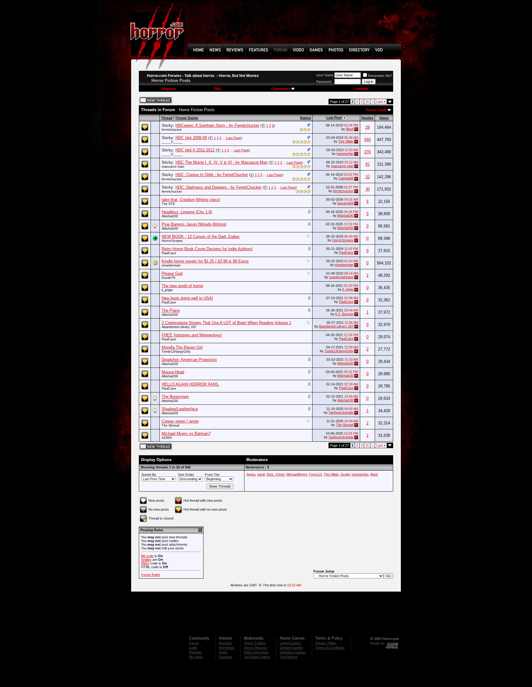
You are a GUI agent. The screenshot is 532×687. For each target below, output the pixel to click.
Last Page (233, 138)
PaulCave (169, 253)
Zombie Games (291, 647)
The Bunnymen (175, 396)
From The (212, 474)
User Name (324, 75)
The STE (168, 204)
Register (169, 88)
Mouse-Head (173, 372)
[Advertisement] (296, 26)
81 (367, 164)
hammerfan (345, 153)
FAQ (217, 88)
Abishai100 (170, 216)
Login (193, 647)
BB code (147, 556)
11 (367, 101)
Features (225, 657)
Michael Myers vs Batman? (186, 433)
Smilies (146, 559)
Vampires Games (293, 652)
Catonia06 (345, 178)
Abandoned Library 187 (179, 327)
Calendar (361, 88)
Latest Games (290, 643)
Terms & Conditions (330, 647)
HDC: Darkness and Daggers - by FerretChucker (218, 187)
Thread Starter (186, 118)
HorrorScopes (172, 241)
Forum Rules (150, 575)
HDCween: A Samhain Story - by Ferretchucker (217, 125)
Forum (194, 643)
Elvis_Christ (275, 474)
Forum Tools (376, 110)
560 (367, 139)
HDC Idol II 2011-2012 (195, 150)
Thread (166, 118)
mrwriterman (171, 265)
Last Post (334, 117)
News (223, 652)
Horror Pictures (255, 647)
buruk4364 (345, 203)
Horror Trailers (255, 643)
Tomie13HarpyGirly (176, 351)
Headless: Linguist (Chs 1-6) (187, 212)
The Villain (345, 141)
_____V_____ (172, 142)
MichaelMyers (296, 474)
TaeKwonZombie (340, 412)
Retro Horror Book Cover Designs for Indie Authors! (207, 249)
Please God (172, 273)
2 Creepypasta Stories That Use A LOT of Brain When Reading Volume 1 (226, 322)
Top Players (289, 657)
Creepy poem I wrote (180, 421)
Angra (250, 474)
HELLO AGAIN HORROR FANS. (191, 384)
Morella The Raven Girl (182, 347)
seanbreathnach (341, 277)
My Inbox (196, 657)
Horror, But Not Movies (239, 76)
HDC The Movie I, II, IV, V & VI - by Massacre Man (221, 162)
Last (380, 101)
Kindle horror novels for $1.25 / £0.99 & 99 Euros (205, 261)
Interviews (226, 647)
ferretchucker (172, 129)
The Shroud (170, 425)
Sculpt (345, 474)
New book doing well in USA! (187, 298)
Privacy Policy (326, 643)
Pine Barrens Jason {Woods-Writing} (194, 224)
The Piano (171, 310)
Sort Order (186, 474)
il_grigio (167, 290)
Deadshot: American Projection (189, 359)
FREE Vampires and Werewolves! (192, 335)
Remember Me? (380, 76)
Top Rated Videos (257, 657)
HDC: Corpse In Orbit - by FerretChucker (211, 174)
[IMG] (145, 563)
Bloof (349, 129)
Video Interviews (256, 652)
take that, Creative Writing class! (191, 199)
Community (280, 88)
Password (323, 81)
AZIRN (167, 438)
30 (367, 189)
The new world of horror (182, 285)
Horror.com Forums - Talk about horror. (181, 76)
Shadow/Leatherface (180, 409)
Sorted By (148, 474)
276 (367, 152)
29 (367, 127)
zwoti (261, 474)
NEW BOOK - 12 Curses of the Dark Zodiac (201, 236)
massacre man (173, 166)
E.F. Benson (344, 314)
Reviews (225, 643)
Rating (305, 118)
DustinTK (168, 277)
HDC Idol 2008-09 (191, 137)
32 (367, 177)
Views (384, 118)
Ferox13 (315, 474)
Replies (367, 118)
